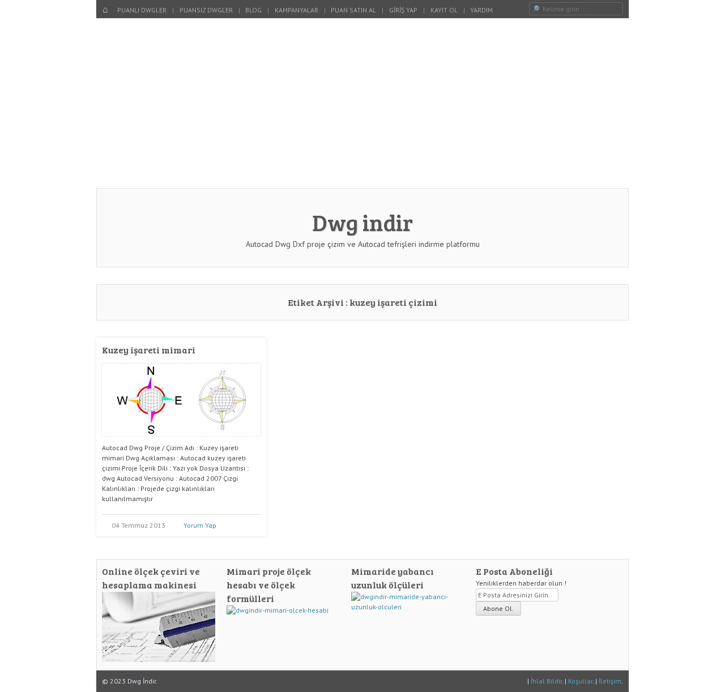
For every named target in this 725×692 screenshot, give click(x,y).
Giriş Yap (403, 10)
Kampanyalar (296, 10)
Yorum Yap (200, 525)
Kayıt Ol (444, 10)
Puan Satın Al (353, 10)
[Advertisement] (362, 103)
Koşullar (580, 681)
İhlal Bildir (546, 681)
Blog (253, 10)
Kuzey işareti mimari (148, 350)
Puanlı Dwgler (142, 10)
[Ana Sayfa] (105, 10)
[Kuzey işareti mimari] (181, 440)
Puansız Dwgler (206, 10)
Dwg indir (362, 222)
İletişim (610, 681)
